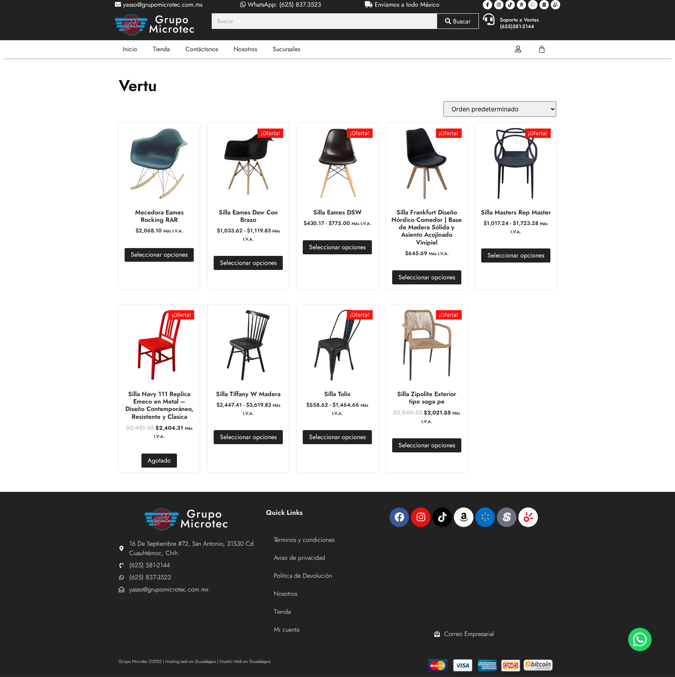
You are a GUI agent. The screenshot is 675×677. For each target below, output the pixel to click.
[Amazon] (521, 4)
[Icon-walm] (533, 4)
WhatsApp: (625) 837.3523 (283, 4)
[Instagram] (499, 4)
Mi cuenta (286, 629)
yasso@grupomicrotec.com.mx (162, 4)
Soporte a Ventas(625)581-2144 (519, 23)
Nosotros (245, 49)
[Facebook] (399, 517)
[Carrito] (542, 49)
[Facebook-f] (487, 4)
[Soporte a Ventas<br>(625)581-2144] (489, 19)
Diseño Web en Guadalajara (245, 661)
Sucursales (286, 49)
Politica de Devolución (303, 575)
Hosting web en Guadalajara (190, 661)
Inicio (130, 49)
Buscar (460, 21)
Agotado (159, 460)
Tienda (161, 49)
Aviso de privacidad (299, 557)
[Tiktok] (510, 4)
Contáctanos (202, 49)
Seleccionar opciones (159, 254)
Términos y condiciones (304, 539)
